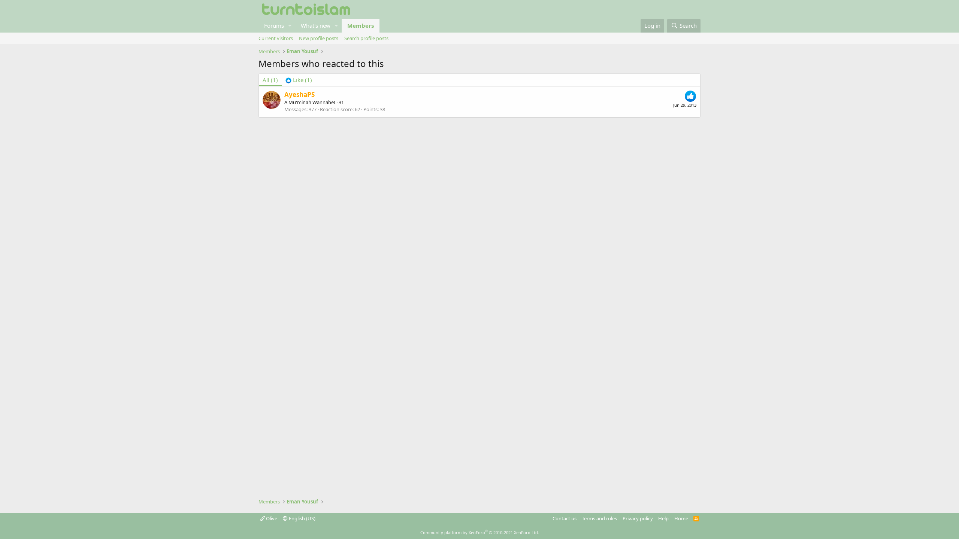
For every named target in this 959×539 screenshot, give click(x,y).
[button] (290, 26)
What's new (315, 25)
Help (663, 518)
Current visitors (275, 38)
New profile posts (318, 38)
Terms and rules (599, 518)
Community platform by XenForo (479, 532)
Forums (274, 25)
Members (360, 25)
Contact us (565, 518)
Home (681, 518)
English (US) (301, 518)
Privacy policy (638, 518)
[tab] (299, 80)
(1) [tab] (270, 79)
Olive (271, 518)
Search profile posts (366, 38)
